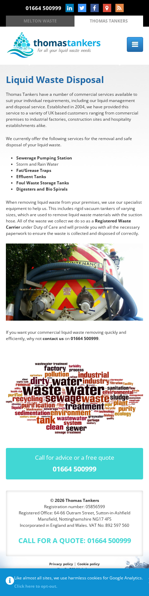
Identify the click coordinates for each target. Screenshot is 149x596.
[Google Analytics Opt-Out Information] (10, 582)
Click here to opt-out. (35, 586)
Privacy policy (61, 563)
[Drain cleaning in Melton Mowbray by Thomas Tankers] (53, 56)
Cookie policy (88, 563)
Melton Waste (40, 21)
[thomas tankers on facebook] (94, 8)
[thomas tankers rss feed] (119, 8)
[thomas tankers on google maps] (107, 8)
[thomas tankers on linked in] (69, 8)
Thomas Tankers (109, 21)
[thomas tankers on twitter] (82, 8)
